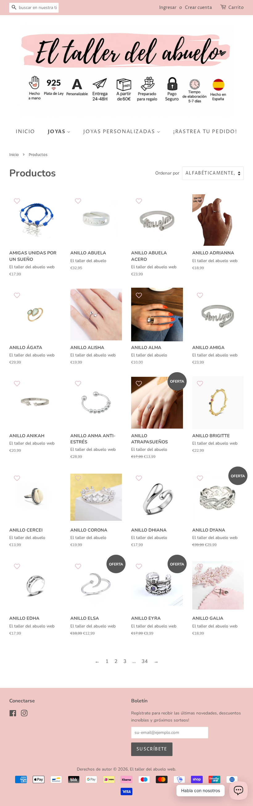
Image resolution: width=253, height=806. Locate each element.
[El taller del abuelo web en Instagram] (24, 715)
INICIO (25, 131)
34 (145, 661)
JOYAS (57, 131)
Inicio (14, 155)
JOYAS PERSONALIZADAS (120, 131)
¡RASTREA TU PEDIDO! (205, 131)
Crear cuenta (198, 7)
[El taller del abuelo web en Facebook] (12, 715)
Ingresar (167, 7)
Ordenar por (167, 173)
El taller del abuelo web (152, 769)
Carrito (236, 7)
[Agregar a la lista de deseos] (17, 201)
